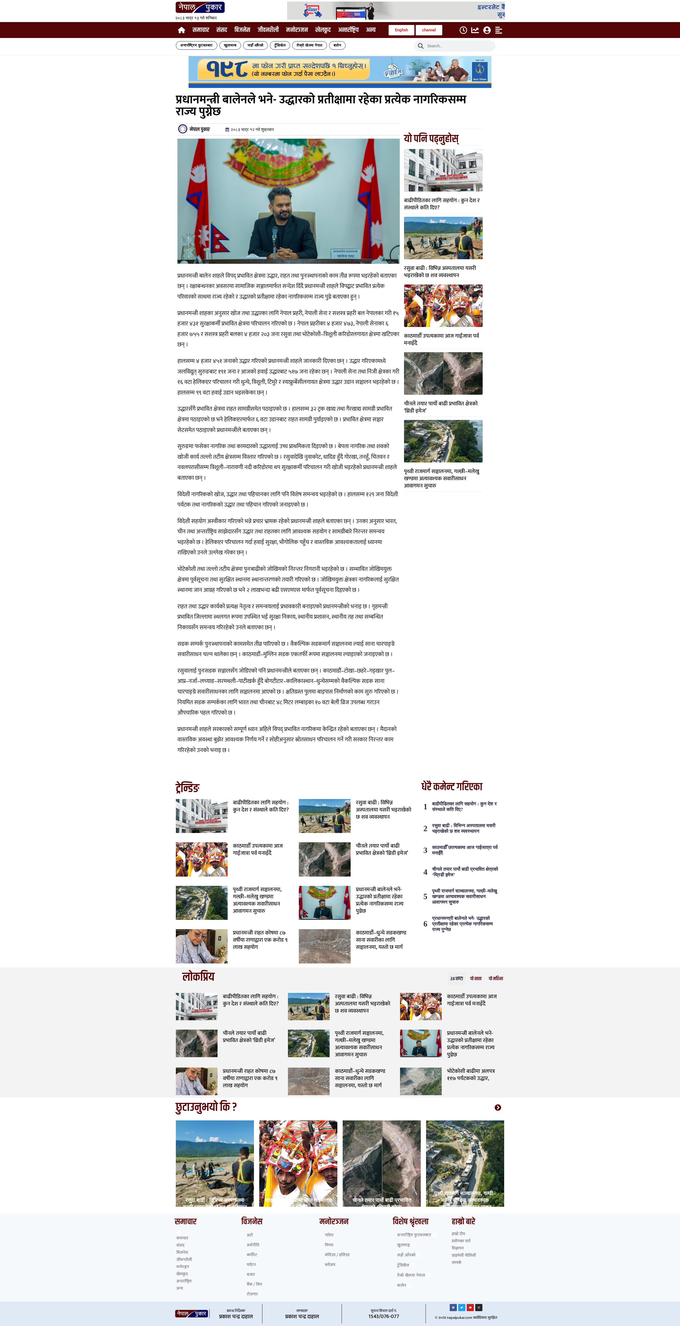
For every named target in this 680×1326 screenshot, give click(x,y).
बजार (251, 1274)
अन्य (371, 30)
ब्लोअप (330, 1264)
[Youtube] (470, 1307)
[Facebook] (453, 1307)
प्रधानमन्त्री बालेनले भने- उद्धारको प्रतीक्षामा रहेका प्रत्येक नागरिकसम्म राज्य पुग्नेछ (379, 900)
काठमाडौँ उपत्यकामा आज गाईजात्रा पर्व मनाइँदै (441, 339)
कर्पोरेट (252, 1255)
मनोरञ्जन (297, 30)
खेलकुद (323, 30)
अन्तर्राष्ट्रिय (348, 30)
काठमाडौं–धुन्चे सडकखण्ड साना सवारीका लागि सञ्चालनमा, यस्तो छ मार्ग (381, 940)
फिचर (329, 1245)
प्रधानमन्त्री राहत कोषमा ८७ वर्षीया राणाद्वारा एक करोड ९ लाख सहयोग (260, 940)
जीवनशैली (268, 30)
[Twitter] (461, 1307)
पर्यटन (251, 1264)
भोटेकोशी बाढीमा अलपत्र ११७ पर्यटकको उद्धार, (471, 1074)
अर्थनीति (253, 1245)
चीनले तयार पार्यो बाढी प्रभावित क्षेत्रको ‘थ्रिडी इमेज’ (441, 407)
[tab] (457, 978)
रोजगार (252, 1294)
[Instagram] (478, 1307)
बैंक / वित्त (254, 1284)
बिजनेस (242, 30)
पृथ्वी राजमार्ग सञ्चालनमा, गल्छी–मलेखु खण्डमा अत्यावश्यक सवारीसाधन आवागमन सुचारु (441, 478)
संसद (221, 30)
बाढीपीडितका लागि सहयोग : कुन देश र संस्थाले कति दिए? (442, 204)
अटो (250, 1235)
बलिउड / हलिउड (337, 1255)
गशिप (329, 1235)
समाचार (201, 30)
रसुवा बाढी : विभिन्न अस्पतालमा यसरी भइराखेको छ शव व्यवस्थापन (440, 272)
